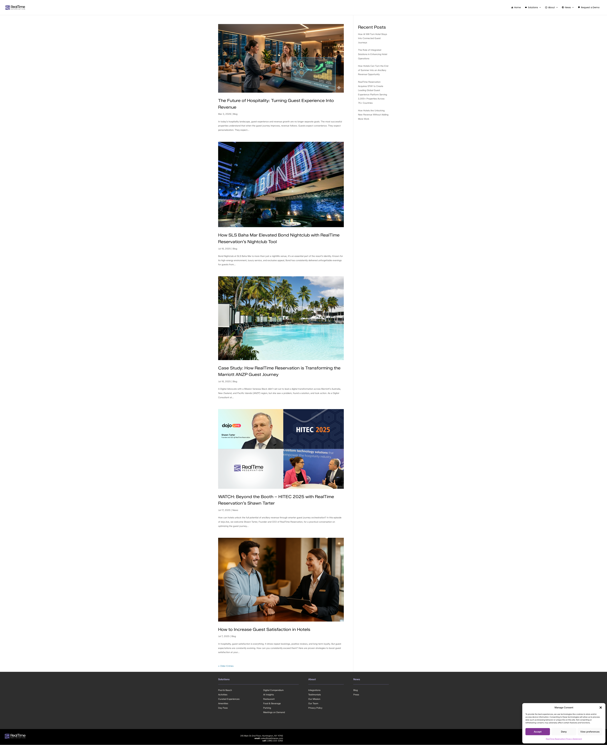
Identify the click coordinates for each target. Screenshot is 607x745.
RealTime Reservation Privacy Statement (564, 739)
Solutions (533, 7)
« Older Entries (225, 666)
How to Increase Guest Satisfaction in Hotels (264, 629)
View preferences (590, 731)
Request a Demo (590, 7)
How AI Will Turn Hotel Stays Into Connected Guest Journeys (372, 38)
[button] (600, 707)
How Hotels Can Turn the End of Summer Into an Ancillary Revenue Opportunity (373, 70)
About (551, 7)
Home (517, 7)
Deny (564, 731)
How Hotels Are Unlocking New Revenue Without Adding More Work (373, 114)
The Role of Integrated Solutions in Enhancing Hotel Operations (372, 54)
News (568, 7)
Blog (235, 114)
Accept (538, 731)
